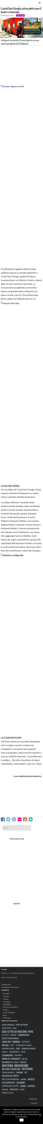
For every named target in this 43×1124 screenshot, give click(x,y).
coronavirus (26, 1042)
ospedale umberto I (8, 1072)
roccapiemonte (8, 1082)
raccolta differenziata (10, 1079)
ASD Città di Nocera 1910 (17, 1031)
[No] (40, 1115)
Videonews (7, 1018)
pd (26, 1072)
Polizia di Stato (10, 1075)
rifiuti (31, 1079)
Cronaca (6, 996)
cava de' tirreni (11, 1041)
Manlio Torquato (11, 1058)
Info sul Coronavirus (10, 1007)
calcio (13, 1035)
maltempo (18, 1055)
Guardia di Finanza (28, 1048)
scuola (31, 1086)
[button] (39, 3)
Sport (5, 1015)
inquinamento (14, 1052)
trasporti (14, 1089)
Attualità (6, 994)
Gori (18, 1048)
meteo (24, 1059)
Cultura (20, 15)
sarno (23, 1086)
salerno (21, 1082)
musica (23, 1062)
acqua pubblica (8, 1025)
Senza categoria (9, 1012)
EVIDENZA (7, 1004)
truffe (22, 1089)
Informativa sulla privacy (10, 987)
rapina (23, 1079)
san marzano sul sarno (10, 1086)
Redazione (33, 1099)
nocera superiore (11, 1069)
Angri (14, 1028)
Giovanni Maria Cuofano (23, 1045)
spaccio (5, 1089)
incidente (5, 1052)
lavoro (23, 1052)
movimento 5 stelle (10, 1062)
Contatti (34, 1103)
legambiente (7, 1055)
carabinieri (23, 1034)
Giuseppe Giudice (8, 1048)
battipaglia (5, 1035)
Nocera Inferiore (15, 1065)
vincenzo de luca (7, 1093)
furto (12, 1045)
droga (5, 1045)
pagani (19, 1072)
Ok (22, 1120)
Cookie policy (6, 984)
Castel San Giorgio (10, 1038)
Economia (6, 1002)
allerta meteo (6, 1028)
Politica (5, 1010)
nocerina (27, 1069)
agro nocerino (22, 1025)
